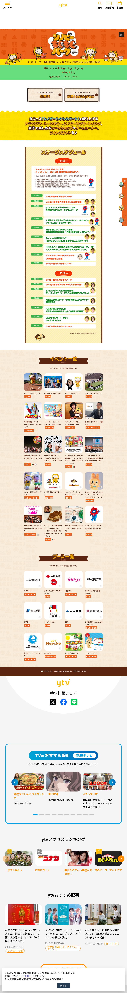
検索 (100, 7)
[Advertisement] (63, 19)
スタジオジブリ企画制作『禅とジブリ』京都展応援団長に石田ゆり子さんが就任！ (102, 933)
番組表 (119, 7)
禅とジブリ (111, 943)
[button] (35, 814)
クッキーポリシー (24, 976)
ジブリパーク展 (15, 950)
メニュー (7, 7)
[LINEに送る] (74, 702)
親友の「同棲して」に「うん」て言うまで (62, 948)
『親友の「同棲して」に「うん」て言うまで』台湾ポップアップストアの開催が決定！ (63, 933)
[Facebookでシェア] (63, 702)
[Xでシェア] (53, 702)
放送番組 (109, 7)
